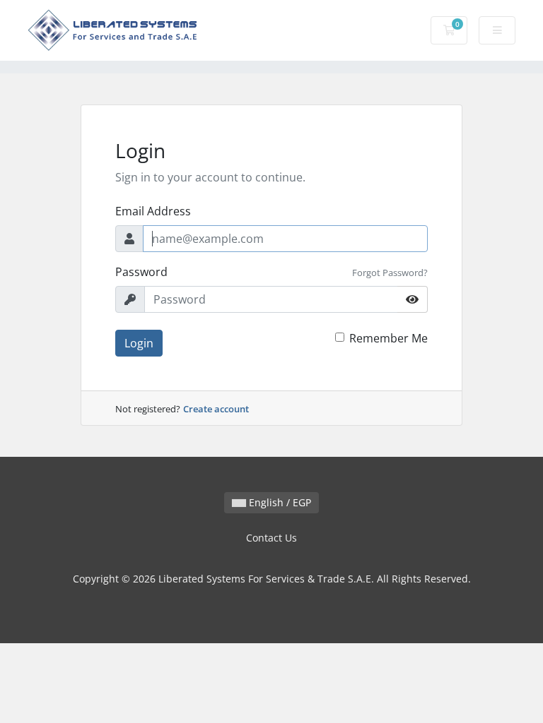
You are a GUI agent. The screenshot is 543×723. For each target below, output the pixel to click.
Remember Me (388, 338)
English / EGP (278, 502)
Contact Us (271, 537)
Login (138, 343)
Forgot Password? (390, 272)
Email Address (153, 211)
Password (141, 272)
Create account (216, 408)
